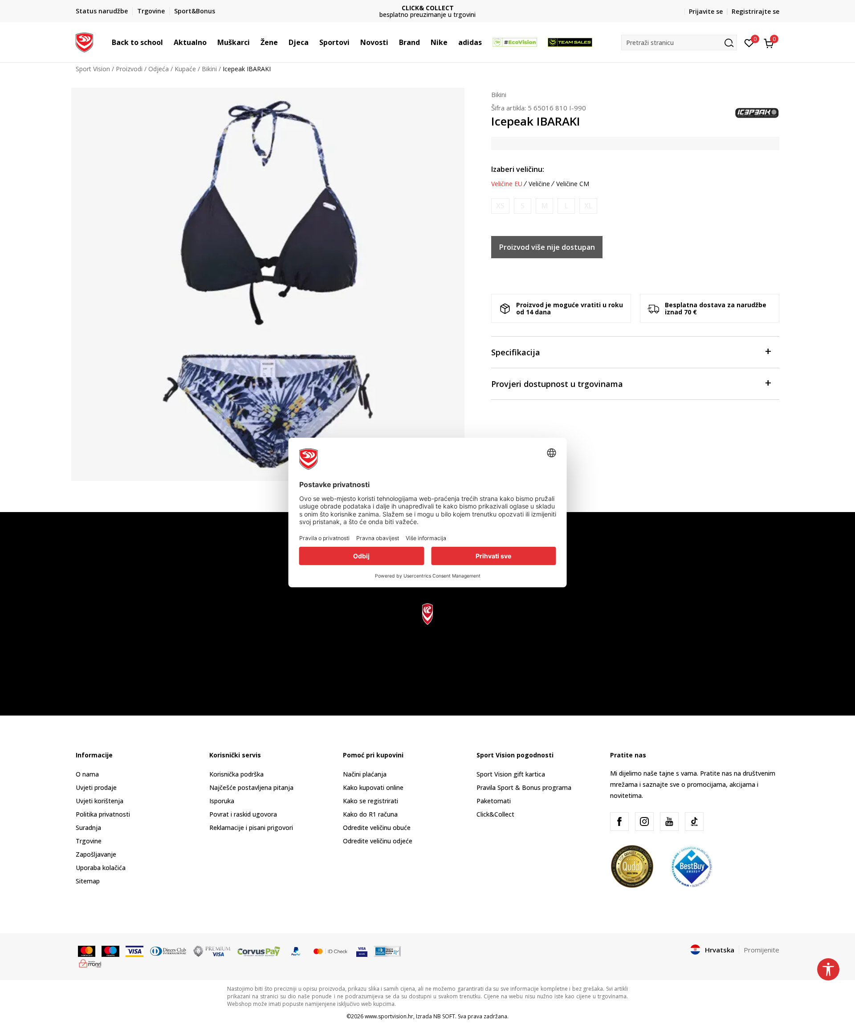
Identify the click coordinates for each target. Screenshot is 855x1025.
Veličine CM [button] (572, 183)
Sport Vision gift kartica (510, 774)
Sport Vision (93, 69)
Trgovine (89, 841)
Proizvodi (129, 69)
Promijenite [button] (761, 949)
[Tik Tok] (694, 821)
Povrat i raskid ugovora (243, 814)
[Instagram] (644, 821)
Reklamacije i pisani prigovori (251, 827)
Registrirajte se (755, 11)
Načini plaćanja (365, 774)
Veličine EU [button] (506, 183)
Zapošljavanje (96, 854)
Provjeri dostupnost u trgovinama (557, 383)
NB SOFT (444, 1016)
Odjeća (158, 69)
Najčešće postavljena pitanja (251, 787)
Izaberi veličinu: (517, 169)
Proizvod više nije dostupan (547, 247)
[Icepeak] (757, 112)
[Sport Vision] (84, 41)
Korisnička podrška (236, 774)
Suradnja (88, 827)
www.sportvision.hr (389, 1016)
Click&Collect (495, 814)
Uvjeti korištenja (99, 801)
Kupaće (185, 69)
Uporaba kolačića (101, 867)
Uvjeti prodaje (96, 787)
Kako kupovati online (373, 787)
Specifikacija (515, 352)
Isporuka (221, 801)
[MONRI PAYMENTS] (90, 963)
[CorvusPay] (258, 950)
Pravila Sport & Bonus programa (523, 787)
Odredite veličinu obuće (377, 827)
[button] (167, 42)
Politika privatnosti (103, 814)
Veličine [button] (539, 183)
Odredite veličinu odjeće (377, 841)
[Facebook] (619, 821)
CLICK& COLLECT (428, 7)
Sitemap (88, 881)
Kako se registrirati (370, 801)
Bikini (209, 69)
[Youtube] (669, 821)
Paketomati (493, 801)
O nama (87, 774)
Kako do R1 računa (370, 814)
